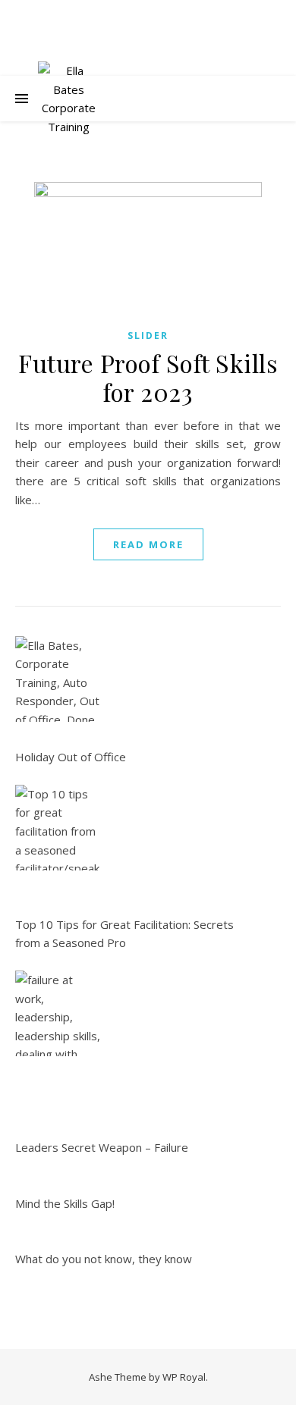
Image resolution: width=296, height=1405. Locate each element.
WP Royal (184, 1377)
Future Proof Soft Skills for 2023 (148, 377)
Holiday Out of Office (70, 756)
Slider (148, 335)
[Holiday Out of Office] (58, 679)
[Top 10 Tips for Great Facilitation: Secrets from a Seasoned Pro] (58, 827)
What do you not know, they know (103, 1258)
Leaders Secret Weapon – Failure (101, 1147)
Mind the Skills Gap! (65, 1203)
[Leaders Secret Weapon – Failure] (58, 1013)
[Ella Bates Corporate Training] (68, 98)
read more (148, 544)
